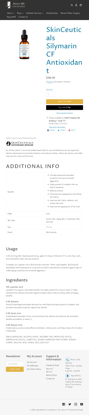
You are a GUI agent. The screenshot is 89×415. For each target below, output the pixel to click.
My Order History (34, 369)
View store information (57, 127)
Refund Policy (51, 375)
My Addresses (32, 365)
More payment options (65, 113)
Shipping (49, 81)
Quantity (49, 89)
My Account (32, 362)
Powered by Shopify (76, 410)
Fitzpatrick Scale (52, 365)
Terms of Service (49, 370)
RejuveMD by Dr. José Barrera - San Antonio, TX (52, 410)
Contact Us (50, 378)
